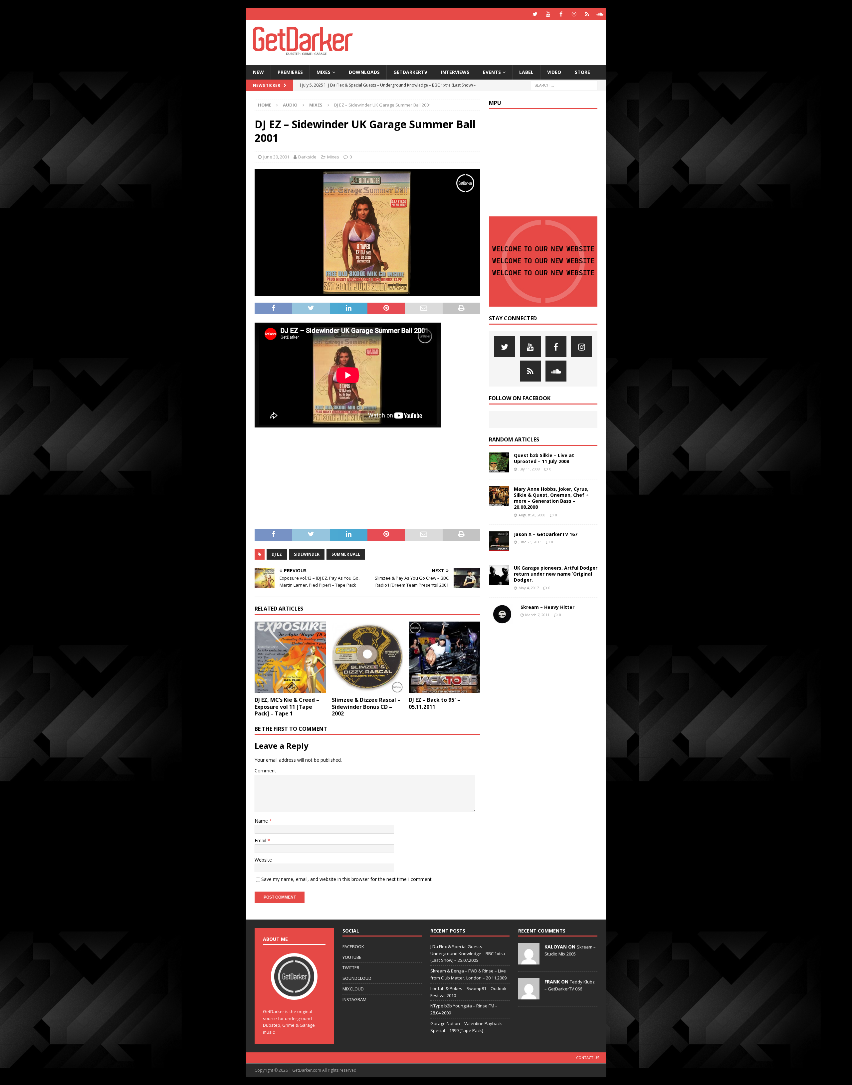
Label (526, 72)
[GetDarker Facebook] (561, 14)
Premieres (290, 72)
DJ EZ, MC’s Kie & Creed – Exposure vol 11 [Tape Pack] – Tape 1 (287, 706)
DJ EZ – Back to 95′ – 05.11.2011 (434, 703)
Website (263, 860)
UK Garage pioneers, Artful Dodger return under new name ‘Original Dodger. (555, 574)
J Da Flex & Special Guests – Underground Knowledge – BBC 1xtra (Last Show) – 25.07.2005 (467, 953)
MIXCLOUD (353, 989)
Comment (265, 770)
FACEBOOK (353, 946)
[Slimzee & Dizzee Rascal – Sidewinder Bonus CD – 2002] (367, 657)
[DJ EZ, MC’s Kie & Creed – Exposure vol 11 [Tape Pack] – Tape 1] (290, 657)
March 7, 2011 (537, 614)
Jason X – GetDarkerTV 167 (545, 534)
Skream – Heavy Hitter (547, 607)
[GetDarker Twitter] (535, 14)
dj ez (277, 554)
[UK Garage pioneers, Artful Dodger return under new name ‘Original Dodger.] (499, 575)
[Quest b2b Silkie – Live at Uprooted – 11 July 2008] (499, 462)
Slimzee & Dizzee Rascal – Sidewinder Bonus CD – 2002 (366, 706)
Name (262, 821)
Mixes (323, 72)
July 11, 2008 (529, 468)
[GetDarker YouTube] (548, 14)
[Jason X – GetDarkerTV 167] (499, 541)
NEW (258, 72)
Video (554, 72)
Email (261, 840)
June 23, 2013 (530, 541)
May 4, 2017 (529, 587)
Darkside (307, 157)
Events (492, 72)
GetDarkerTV (410, 72)
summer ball (345, 554)
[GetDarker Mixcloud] (587, 14)
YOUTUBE (351, 957)
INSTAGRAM (354, 999)
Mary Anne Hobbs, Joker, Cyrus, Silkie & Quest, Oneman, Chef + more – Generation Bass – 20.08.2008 (551, 498)
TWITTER (350, 967)
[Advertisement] (490, 42)
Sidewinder (307, 554)
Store (582, 72)
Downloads (364, 72)
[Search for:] (564, 85)
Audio (290, 105)
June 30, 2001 (276, 157)
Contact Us (587, 1057)
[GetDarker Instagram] (574, 14)
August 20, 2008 (532, 514)
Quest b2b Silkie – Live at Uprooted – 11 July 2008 (544, 458)
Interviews (455, 72)
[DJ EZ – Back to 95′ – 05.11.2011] (444, 657)
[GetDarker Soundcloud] (600, 14)
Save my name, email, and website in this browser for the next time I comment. (347, 879)
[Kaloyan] (528, 961)
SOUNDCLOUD (356, 978)
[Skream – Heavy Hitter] (502, 614)
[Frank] (528, 996)
